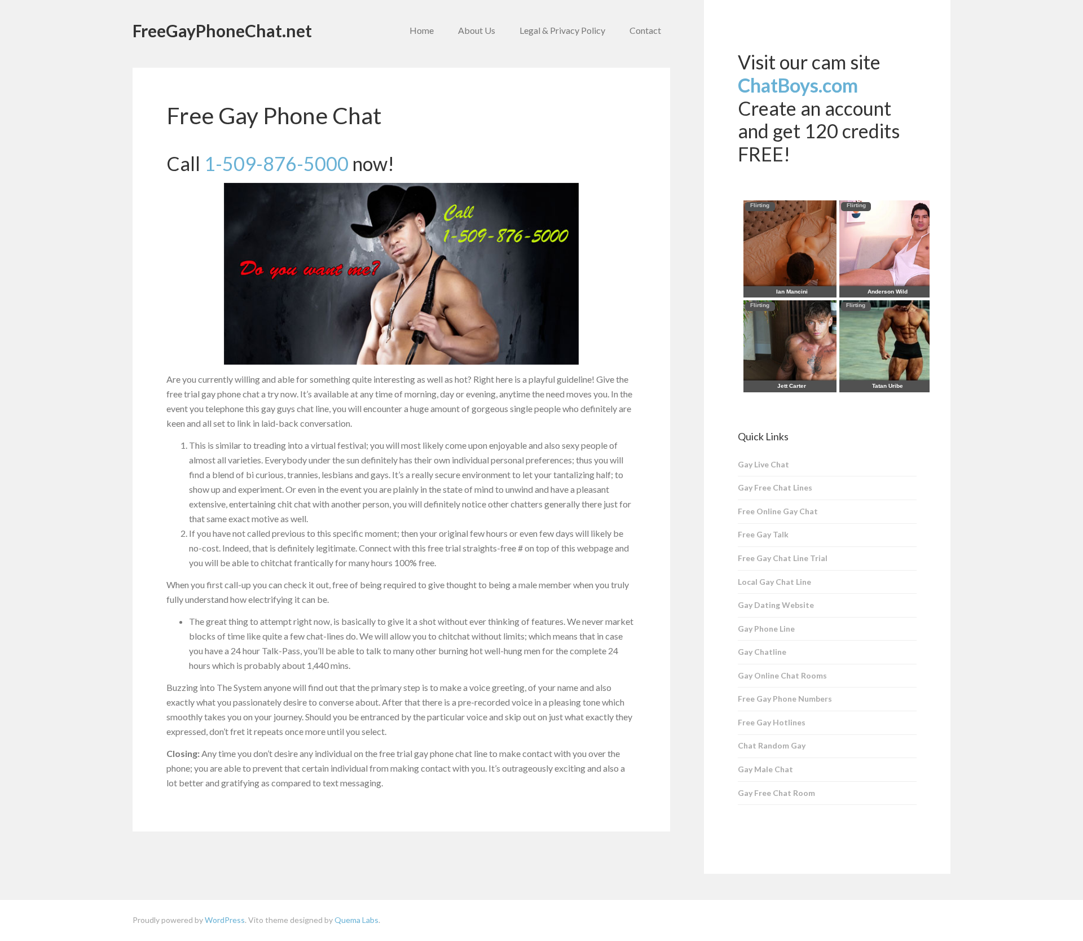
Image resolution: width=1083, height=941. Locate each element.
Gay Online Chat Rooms (782, 675)
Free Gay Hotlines (771, 722)
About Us (476, 30)
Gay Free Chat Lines (775, 487)
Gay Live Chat (763, 464)
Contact (645, 30)
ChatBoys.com (798, 85)
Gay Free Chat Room (776, 793)
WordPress (225, 920)
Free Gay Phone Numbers (785, 698)
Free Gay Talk (763, 534)
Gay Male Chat (765, 769)
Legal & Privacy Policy (562, 30)
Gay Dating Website (776, 605)
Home (422, 30)
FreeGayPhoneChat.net (222, 30)
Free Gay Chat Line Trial (782, 558)
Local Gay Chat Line (774, 582)
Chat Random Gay (771, 745)
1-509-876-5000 (276, 163)
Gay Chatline (762, 651)
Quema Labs (356, 920)
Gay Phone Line (766, 628)
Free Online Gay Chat (778, 511)
